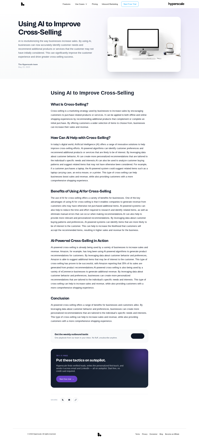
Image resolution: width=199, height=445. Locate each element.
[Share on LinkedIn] (69, 399)
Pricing (95, 4)
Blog (161, 434)
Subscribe (137, 336)
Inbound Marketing (110, 4)
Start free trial (66, 379)
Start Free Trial (129, 4)
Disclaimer (153, 434)
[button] (81, 4)
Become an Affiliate (172, 434)
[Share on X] (62, 399)
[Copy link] (75, 399)
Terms (137, 434)
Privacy (144, 434)
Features (66, 4)
